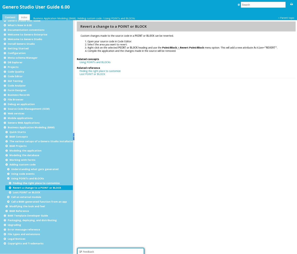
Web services (16, 113)
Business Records (19, 94)
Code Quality (16, 71)
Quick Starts (17, 132)
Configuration (17, 53)
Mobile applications (20, 118)
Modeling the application (25, 150)
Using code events (23, 173)
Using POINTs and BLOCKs (120, 18)
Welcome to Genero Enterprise (27, 34)
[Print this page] (292, 3)
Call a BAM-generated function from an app (39, 201)
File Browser (16, 99)
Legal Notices (16, 238)
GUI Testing (15, 81)
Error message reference (24, 229)
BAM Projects (18, 146)
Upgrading (14, 224)
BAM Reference (19, 211)
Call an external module (26, 197)
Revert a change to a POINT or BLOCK (37, 187)
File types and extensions (24, 234)
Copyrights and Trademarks (25, 243)
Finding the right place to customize (36, 183)
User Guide (24, 20)
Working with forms (22, 159)
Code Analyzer (17, 85)
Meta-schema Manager (23, 57)
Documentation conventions (26, 29)
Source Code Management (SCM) (29, 108)
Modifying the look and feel (27, 206)
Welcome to (25, 39)
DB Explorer (15, 62)
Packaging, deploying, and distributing (32, 220)
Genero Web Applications (24, 122)
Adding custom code (90, 18)
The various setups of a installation (41, 141)
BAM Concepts (18, 136)
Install (21, 43)
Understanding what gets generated (34, 169)
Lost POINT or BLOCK (26, 192)
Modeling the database (24, 155)
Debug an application (21, 104)
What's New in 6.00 (20, 25)
